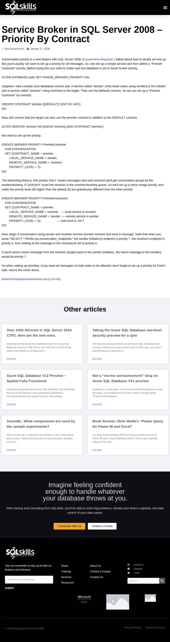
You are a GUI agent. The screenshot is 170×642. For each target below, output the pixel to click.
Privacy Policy (132, 627)
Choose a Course (100, 571)
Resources (67, 582)
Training (66, 571)
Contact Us (96, 577)
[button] (165, 7)
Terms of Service (155, 627)
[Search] (162, 581)
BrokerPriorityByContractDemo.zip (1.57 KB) (31, 279)
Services (66, 577)
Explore (11, 359)
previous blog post (100, 59)
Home (64, 565)
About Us (95, 565)
